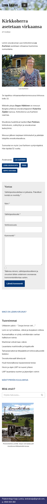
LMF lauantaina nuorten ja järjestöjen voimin (20, 372)
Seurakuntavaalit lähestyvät (13, 358)
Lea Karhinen (20, 160)
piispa (24, 165)
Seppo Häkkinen (9, 170)
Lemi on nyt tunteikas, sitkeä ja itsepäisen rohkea (23, 330)
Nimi (7, 203)
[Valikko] (24, 5)
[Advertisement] (21, 469)
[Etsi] (42, 395)
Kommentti (10, 235)
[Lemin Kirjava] (10, 5)
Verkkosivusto (11, 225)
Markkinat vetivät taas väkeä (14, 342)
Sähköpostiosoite (12, 214)
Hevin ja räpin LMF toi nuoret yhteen (17, 367)
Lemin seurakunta (10, 165)
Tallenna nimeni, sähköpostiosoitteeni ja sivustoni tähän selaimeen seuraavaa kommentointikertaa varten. (21, 274)
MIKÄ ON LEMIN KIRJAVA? (14, 312)
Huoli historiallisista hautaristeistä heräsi (19, 363)
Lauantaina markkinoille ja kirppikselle (18, 346)
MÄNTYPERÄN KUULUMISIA (15, 380)
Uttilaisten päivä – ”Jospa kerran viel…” (19, 325)
